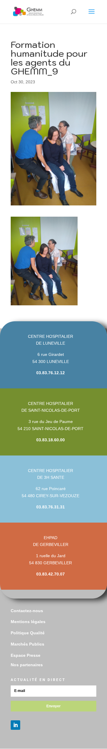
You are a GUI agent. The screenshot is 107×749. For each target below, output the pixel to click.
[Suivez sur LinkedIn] (15, 725)
